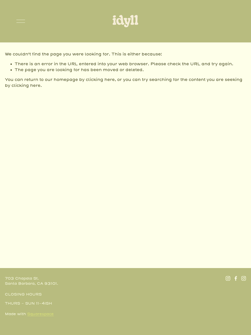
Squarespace (40, 314)
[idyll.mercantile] (243, 278)
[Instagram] (228, 278)
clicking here (100, 79)
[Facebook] (235, 278)
